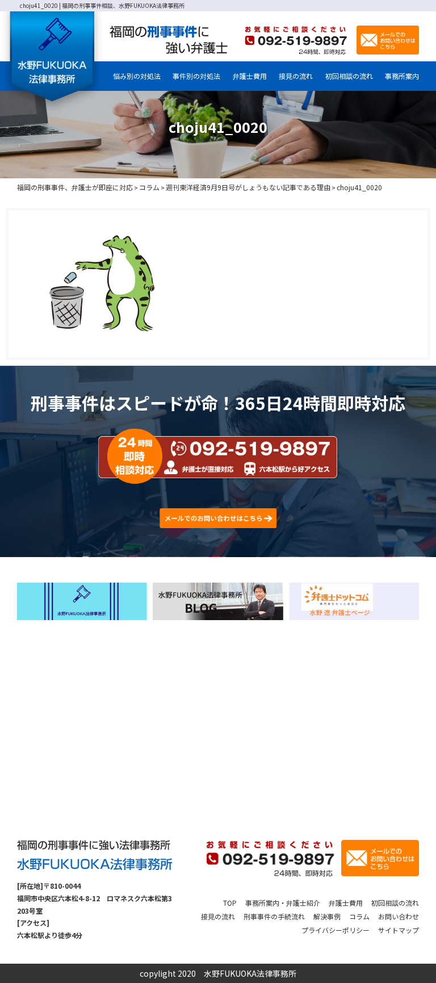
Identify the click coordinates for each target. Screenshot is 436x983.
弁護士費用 (250, 76)
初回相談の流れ (349, 76)
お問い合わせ (398, 916)
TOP (230, 902)
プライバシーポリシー (335, 930)
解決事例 (327, 916)
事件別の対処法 (196, 76)
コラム (359, 916)
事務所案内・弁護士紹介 (282, 902)
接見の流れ (296, 76)
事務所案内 (402, 76)
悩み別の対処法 (137, 76)
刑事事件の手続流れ (274, 916)
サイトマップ (398, 930)
